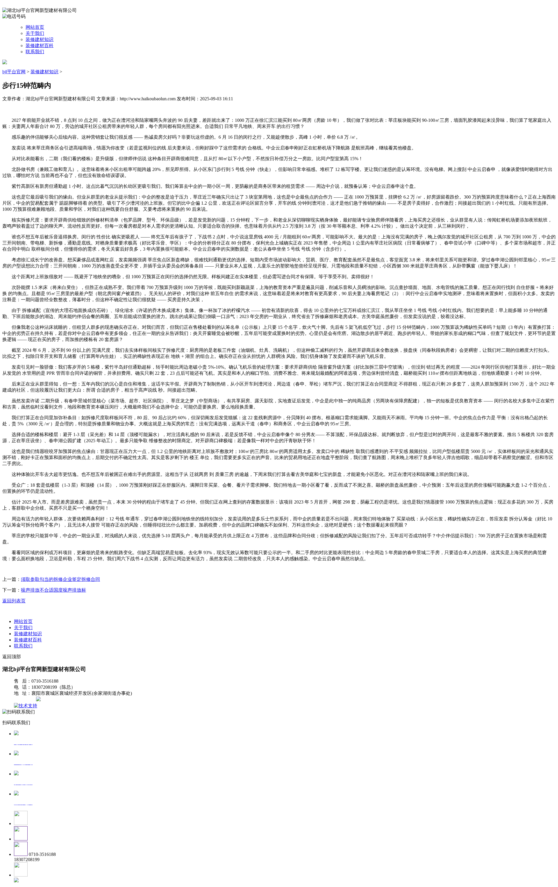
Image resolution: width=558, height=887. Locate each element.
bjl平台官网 (14, 71)
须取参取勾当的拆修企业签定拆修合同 (60, 579)
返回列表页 (14, 600)
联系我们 (35, 51)
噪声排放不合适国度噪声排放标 (53, 590)
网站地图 (25, 699)
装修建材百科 (39, 45)
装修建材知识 (39, 39)
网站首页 (35, 27)
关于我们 (35, 33)
